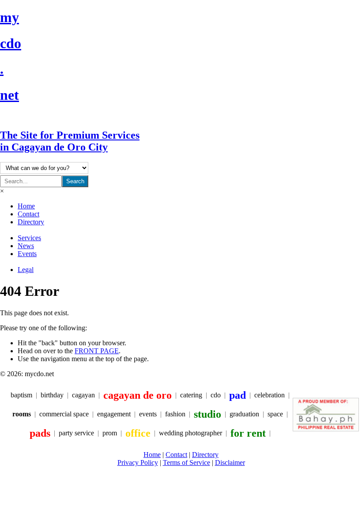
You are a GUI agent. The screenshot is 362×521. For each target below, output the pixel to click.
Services (29, 238)
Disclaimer (230, 462)
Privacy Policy (137, 462)
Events (27, 253)
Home (26, 206)
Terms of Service (186, 462)
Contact (28, 214)
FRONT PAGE (97, 351)
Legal (26, 269)
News (26, 245)
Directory (31, 222)
